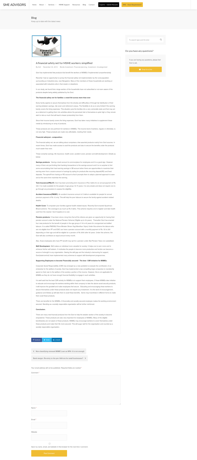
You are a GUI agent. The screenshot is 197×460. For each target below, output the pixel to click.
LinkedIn (57, 340)
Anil (39, 67)
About (41, 5)
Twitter (48, 340)
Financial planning (80, 67)
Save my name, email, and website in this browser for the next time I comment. (59, 447)
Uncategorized (102, 67)
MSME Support (64, 5)
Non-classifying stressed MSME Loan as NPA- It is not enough (59, 351)
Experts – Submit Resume (109, 5)
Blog (84, 5)
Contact (92, 5)
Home (34, 5)
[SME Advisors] (14, 2)
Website (34, 432)
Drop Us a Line (146, 69)
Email (33, 419)
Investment (92, 67)
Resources (76, 5)
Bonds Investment (66, 67)
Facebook (37, 340)
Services (51, 5)
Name (34, 408)
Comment (35, 372)
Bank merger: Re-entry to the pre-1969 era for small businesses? (58, 358)
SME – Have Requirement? (132, 5)
